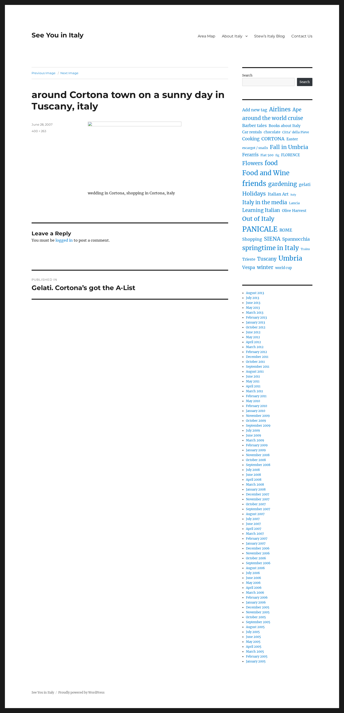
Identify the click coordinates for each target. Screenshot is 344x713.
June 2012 (253, 332)
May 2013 (253, 308)
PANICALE (260, 229)
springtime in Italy (270, 248)
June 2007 (253, 524)
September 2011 (257, 367)
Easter (292, 139)
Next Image (69, 73)
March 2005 (255, 652)
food (271, 163)
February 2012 (256, 352)
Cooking (251, 139)
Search (247, 75)
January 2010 (255, 411)
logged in (64, 240)
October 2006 (256, 558)
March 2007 (255, 534)
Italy (293, 194)
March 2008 (255, 485)
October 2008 (256, 460)
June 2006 (253, 578)
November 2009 (258, 416)
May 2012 (253, 337)
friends (254, 183)
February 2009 (257, 445)
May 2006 (253, 583)
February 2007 (256, 539)
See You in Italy (58, 35)
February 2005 (256, 656)
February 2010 (256, 406)
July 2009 (253, 431)
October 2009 (256, 421)
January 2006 (256, 602)
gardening (282, 184)
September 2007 (258, 509)
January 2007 (256, 544)
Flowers (252, 163)
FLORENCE (290, 155)
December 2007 (257, 494)
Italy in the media (264, 202)
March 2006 (255, 593)
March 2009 (255, 440)
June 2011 (253, 376)
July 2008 (253, 470)
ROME (285, 230)
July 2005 (253, 632)
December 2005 (257, 607)
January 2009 (256, 450)
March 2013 (254, 313)
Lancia (294, 203)
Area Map (206, 36)
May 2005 (253, 642)
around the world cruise (272, 118)
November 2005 (258, 612)
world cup (283, 268)
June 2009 (253, 435)
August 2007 (255, 514)
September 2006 (258, 563)
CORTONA (273, 139)
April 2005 (253, 647)
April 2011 (253, 386)
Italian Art (278, 194)
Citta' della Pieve (295, 132)
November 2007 (258, 499)
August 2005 (255, 627)
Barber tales (254, 125)
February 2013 (256, 318)
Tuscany (267, 259)
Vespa (248, 267)
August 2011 (255, 372)
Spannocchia (296, 239)
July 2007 (253, 519)
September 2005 (258, 622)
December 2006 (258, 548)
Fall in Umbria (289, 147)
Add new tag (254, 110)
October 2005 (256, 617)
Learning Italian (261, 210)
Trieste (248, 259)
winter (265, 267)
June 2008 (253, 475)
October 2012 (255, 327)
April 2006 (254, 588)
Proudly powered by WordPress (81, 693)
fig (277, 155)
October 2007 (256, 504)
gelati (305, 184)
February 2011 (256, 396)
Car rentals (252, 132)
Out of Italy (258, 218)
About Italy (232, 36)
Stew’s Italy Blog (269, 36)
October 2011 (255, 362)
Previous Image (43, 73)
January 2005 (256, 661)
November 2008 (258, 455)
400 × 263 (39, 131)
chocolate (272, 132)
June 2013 (253, 303)
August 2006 (255, 568)
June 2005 (253, 637)
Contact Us (301, 36)
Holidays (254, 193)
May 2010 (253, 401)
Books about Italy (284, 126)
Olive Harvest (294, 210)
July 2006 (253, 573)
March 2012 (254, 347)
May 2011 (253, 381)
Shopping (252, 239)
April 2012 (253, 342)
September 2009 (258, 426)
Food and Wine (265, 173)
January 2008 (256, 489)
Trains (305, 249)
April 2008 (253, 480)
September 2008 (258, 465)
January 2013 (255, 322)
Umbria (290, 258)
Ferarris (250, 154)
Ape (297, 110)
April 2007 (253, 529)
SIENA (272, 239)
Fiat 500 (267, 155)
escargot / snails (255, 148)
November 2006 (258, 553)
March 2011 (254, 391)
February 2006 (257, 598)
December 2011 (257, 357)
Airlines (280, 109)
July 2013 (252, 298)
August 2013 (255, 293)
